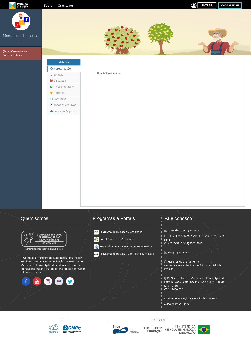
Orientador (65, 5)
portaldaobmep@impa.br (183, 230)
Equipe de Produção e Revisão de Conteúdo (191, 298)
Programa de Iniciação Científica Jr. (121, 232)
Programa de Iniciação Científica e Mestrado (126, 253)
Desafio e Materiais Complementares (15, 53)
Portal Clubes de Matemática (117, 239)
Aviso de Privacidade (177, 304)
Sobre (48, 5)
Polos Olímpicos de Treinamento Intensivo (125, 246)
